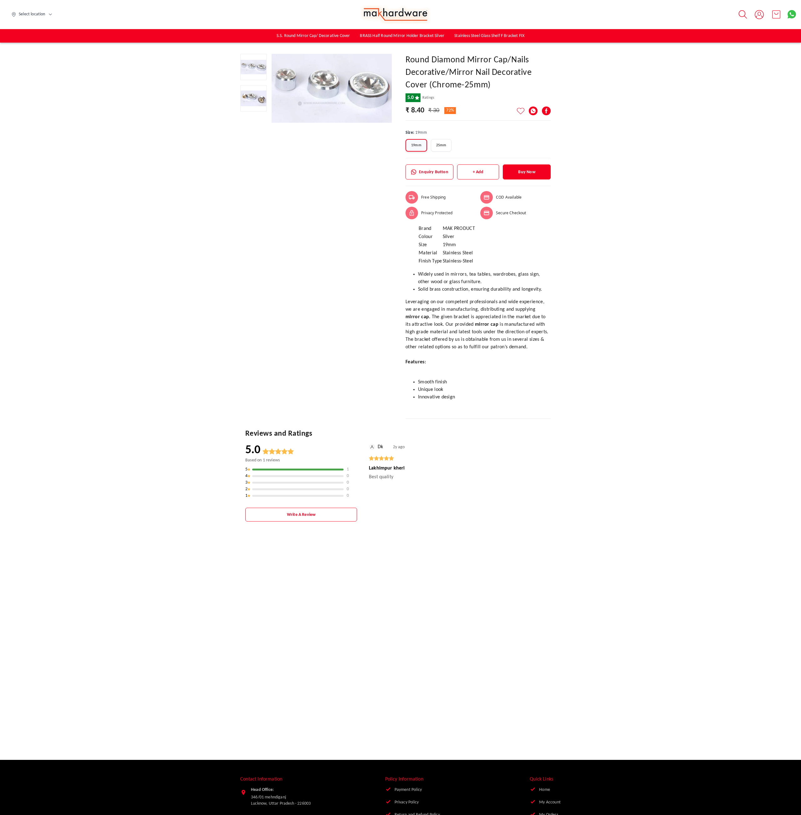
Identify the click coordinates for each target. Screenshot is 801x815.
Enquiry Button (433, 172)
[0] (776, 14)
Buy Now (526, 172)
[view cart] (776, 14)
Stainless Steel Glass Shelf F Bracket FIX (489, 36)
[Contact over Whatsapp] (792, 14)
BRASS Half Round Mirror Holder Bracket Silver (402, 36)
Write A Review (301, 514)
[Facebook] (546, 110)
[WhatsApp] (533, 110)
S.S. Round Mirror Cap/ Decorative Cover (313, 36)
